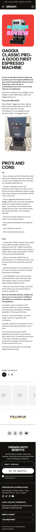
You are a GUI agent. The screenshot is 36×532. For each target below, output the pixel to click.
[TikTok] (6, 497)
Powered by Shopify (8, 529)
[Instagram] (3, 497)
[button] (3, 6)
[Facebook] (9, 497)
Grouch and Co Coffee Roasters (16, 527)
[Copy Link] (4, 375)
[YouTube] (13, 497)
